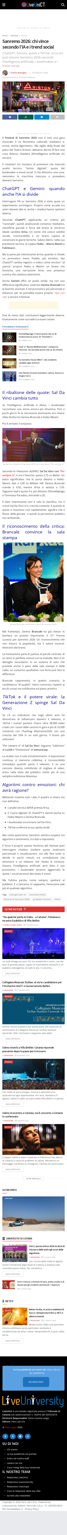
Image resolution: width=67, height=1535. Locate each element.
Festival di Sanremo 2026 (16, 899)
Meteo (8, 1310)
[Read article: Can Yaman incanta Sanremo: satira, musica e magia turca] (9, 376)
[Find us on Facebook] (5, 1436)
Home (5, 35)
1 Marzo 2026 (26, 340)
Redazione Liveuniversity (20, 1481)
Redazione (8, 990)
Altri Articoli (33, 1178)
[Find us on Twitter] (13, 1436)
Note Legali (11, 1427)
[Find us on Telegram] (20, 1436)
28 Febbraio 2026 (40, 72)
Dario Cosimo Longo (13, 925)
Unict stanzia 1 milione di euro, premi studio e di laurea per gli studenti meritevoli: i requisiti (40, 1283)
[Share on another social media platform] (57, 117)
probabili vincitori (42, 899)
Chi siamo (12, 1449)
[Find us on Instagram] (28, 1436)
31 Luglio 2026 (49, 1257)
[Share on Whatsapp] (25, 117)
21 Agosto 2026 (49, 1320)
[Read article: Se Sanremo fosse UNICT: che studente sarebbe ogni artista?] (9, 363)
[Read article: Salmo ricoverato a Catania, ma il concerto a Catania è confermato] (33, 1139)
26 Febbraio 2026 (27, 366)
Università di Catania (11, 1248)
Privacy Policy (32, 1509)
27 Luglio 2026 (25, 1289)
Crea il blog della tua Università (23, 1467)
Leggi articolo (14, 973)
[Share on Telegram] (41, 117)
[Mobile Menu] (3, 4)
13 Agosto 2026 (31, 925)
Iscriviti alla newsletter (19, 1495)
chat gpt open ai (18, 894)
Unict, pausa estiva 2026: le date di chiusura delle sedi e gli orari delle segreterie (47, 1250)
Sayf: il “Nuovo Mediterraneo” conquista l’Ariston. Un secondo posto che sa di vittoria (41, 348)
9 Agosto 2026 (22, 1121)
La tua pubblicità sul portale (21, 1453)
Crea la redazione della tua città (23, 1490)
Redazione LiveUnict (17, 1477)
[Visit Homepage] (33, 4)
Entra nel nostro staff (18, 1458)
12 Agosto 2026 (23, 990)
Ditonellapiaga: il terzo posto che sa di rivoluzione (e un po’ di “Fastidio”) (38, 335)
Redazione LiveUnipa (18, 1486)
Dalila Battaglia (19, 72)
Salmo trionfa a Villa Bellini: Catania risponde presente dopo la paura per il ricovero (28, 1049)
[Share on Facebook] (9, 117)
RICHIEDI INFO (36, 1381)
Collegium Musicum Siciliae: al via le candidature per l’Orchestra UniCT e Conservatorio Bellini (32, 984)
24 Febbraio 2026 (27, 379)
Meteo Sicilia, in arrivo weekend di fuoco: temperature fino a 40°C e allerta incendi (46, 1313)
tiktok (57, 899)
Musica (24, 35)
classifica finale (37, 894)
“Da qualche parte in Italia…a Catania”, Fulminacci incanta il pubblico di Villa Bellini (31, 918)
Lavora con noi (14, 1462)
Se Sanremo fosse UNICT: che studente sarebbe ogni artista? (38, 361)
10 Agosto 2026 (23, 1055)
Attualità (14, 35)
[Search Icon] (63, 4)
